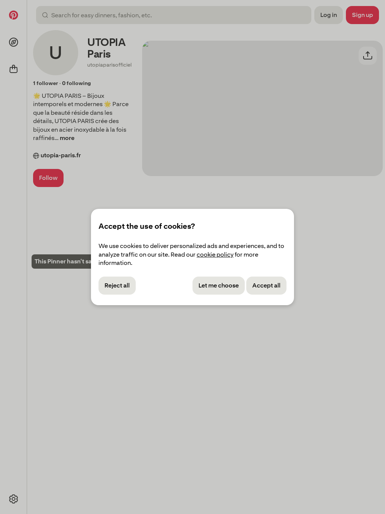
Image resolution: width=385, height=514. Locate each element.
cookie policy (215, 254)
